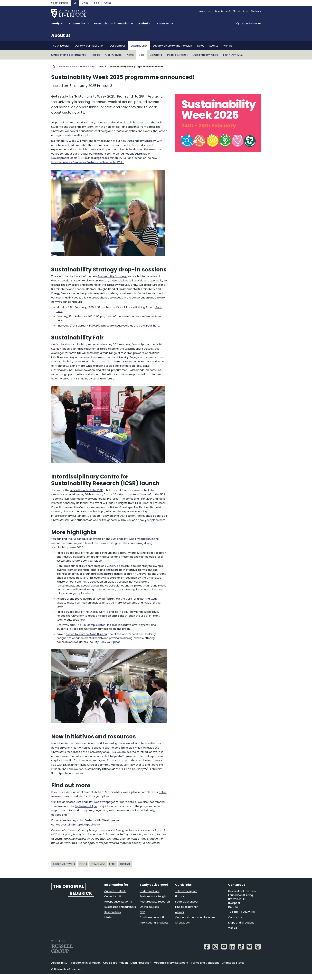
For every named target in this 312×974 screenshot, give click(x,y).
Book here (152, 326)
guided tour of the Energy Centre (87, 612)
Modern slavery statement (171, 963)
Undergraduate (150, 891)
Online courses (149, 907)
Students (256, 11)
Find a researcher (186, 907)
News (202, 11)
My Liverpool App (86, 806)
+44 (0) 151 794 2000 (241, 912)
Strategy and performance (68, 55)
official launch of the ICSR (86, 490)
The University (60, 46)
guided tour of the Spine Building (86, 634)
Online (107, 2)
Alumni (236, 11)
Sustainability (139, 46)
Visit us (227, 46)
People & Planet (177, 55)
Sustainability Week (205, 55)
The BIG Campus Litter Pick (93, 625)
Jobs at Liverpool (186, 891)
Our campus (117, 46)
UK (75, 2)
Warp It (158, 752)
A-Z (228, 11)
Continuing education (153, 917)
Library (179, 896)
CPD (142, 912)
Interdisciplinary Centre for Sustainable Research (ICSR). (87, 162)
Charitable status (233, 963)
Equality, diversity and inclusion (172, 46)
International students (154, 922)
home (53, 67)
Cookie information (115, 963)
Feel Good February (82, 122)
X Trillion (109, 566)
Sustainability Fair (116, 158)
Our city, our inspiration (89, 46)
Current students (115, 891)
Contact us (235, 917)
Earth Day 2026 (233, 55)
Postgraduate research (155, 902)
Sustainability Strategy (141, 141)
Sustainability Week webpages (130, 539)
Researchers (112, 912)
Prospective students (118, 902)
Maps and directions (241, 922)
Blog (141, 55)
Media (108, 917)
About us (61, 35)
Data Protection (140, 963)
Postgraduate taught (153, 896)
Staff (245, 11)
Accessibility (59, 963)
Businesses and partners (120, 907)
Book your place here (79, 593)
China (85, 2)
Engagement (98, 864)
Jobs (210, 11)
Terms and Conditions (205, 963)
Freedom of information (85, 963)
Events (213, 46)
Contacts (156, 55)
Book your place (91, 561)
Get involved (113, 55)
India (96, 2)
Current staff (112, 896)
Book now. (78, 620)
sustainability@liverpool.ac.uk (81, 824)
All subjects (182, 922)
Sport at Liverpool (186, 902)
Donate (219, 11)
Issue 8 (102, 66)
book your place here (151, 520)
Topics (96, 55)
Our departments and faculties (195, 917)
